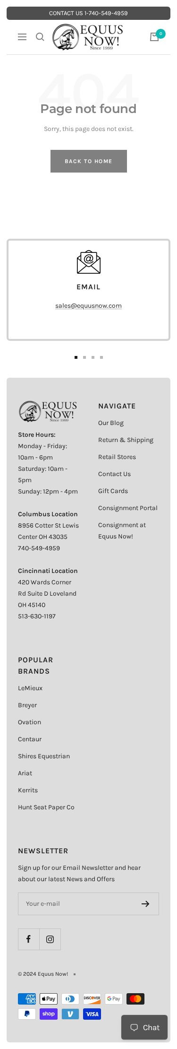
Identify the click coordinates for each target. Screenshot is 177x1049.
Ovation (29, 722)
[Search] (40, 37)
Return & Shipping (125, 440)
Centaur (30, 739)
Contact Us (114, 474)
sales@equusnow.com (88, 306)
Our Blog (111, 423)
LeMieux (30, 688)
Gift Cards (113, 491)
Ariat (25, 773)
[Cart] (154, 37)
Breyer (27, 705)
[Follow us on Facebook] (28, 939)
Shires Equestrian (44, 756)
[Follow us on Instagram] (49, 939)
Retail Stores (117, 457)
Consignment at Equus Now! (122, 530)
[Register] (146, 904)
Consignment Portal (128, 508)
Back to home (89, 161)
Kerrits (28, 790)
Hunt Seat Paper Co (46, 807)
